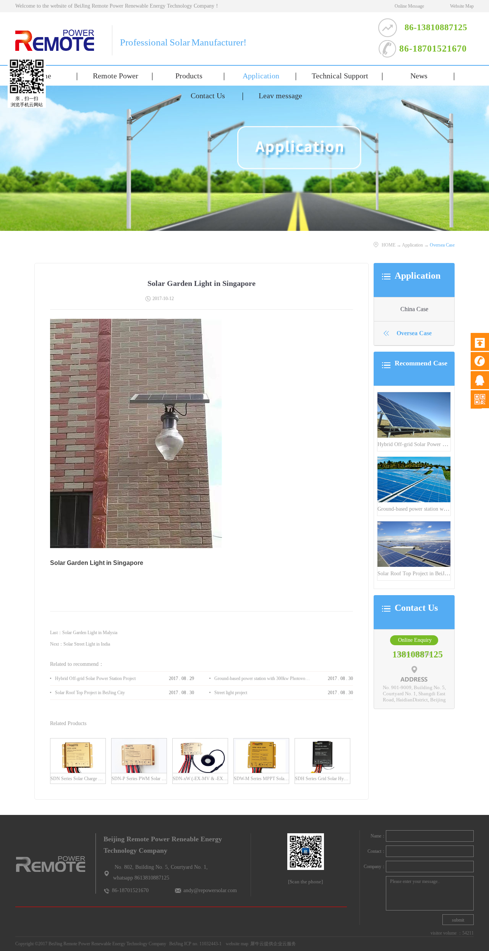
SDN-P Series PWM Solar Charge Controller (153, 778)
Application (412, 245)
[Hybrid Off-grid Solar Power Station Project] (413, 395)
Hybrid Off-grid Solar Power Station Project (425, 444)
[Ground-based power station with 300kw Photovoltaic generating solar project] (413, 460)
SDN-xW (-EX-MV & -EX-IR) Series (208, 778)
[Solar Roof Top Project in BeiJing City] (413, 524)
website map (235, 943)
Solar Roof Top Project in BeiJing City (419, 573)
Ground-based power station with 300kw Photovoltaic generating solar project (262, 678)
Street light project (230, 692)
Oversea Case (442, 245)
